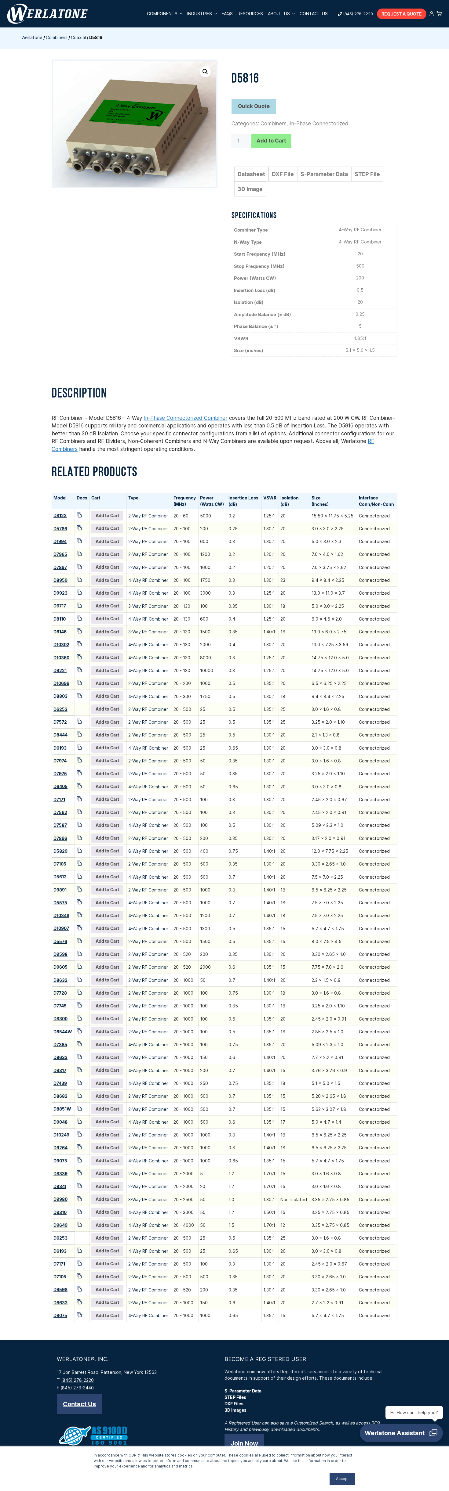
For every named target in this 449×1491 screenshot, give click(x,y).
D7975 (60, 773)
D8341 (59, 1186)
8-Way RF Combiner (148, 851)
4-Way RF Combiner (148, 580)
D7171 (59, 799)
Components (162, 13)
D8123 (60, 515)
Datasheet (251, 174)
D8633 (60, 1057)
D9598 (60, 954)
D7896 (60, 838)
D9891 (60, 889)
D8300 (60, 1018)
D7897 (60, 567)
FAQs (227, 13)
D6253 (60, 709)
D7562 (60, 812)
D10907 (61, 928)
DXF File (283, 174)
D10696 (61, 683)
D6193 (60, 748)
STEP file (367, 174)
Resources (250, 13)
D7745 (60, 1005)
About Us (279, 13)
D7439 (60, 1083)
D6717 (59, 605)
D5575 (60, 902)
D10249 (61, 1134)
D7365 (60, 1044)
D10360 (61, 657)
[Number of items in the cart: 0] (439, 14)
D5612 (60, 876)
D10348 (61, 915)
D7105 (59, 863)
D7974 (60, 760)
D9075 (60, 1160)
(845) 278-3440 (77, 1387)
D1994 (60, 541)
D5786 (60, 528)
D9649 (60, 1225)
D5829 (60, 851)
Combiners (57, 37)
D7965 (60, 554)
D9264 (60, 1147)
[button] (205, 71)
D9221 (60, 670)
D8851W (62, 1108)
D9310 (60, 1212)
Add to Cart (271, 141)
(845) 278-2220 (358, 13)
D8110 (59, 618)
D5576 (60, 941)
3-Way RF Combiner (148, 606)
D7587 (60, 825)
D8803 (60, 696)
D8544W (62, 1031)
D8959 (60, 580)
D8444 (60, 734)
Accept (342, 1478)
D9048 (60, 1122)
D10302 (61, 644)
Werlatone (31, 37)
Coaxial (78, 37)
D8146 (60, 631)
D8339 (60, 1173)
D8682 (60, 1096)
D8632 (60, 980)
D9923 (60, 593)
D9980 (60, 1199)
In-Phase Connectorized (319, 124)
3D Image (250, 189)
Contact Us (314, 13)
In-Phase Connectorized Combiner (186, 418)
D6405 (60, 786)
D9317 (59, 1070)
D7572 (60, 722)
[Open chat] (401, 1433)
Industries (199, 13)
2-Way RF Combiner (148, 515)
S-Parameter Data (324, 174)
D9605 (60, 967)
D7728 (60, 993)
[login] (431, 13)
